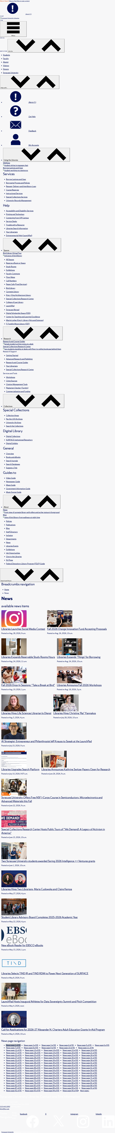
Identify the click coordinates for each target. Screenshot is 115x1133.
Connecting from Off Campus (17, 218)
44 (51, 1065)
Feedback (32, 131)
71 (89, 1078)
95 (70, 1090)
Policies (9, 521)
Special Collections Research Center (20, 299)
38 (32, 1063)
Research (7, 338)
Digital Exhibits (12, 443)
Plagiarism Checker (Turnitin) (17, 388)
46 (89, 1065)
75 (70, 1080)
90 (70, 1088)
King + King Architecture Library (18, 295)
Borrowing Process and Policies (18, 183)
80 (70, 1083)
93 (32, 1090)
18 (32, 1053)
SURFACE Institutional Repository (19, 440)
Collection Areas (12, 415)
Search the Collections (14, 426)
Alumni (5, 62)
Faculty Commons (13, 273)
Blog (8, 528)
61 (89, 1073)
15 (70, 1050)
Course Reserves (12, 190)
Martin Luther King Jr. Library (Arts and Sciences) (25, 320)
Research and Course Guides (17, 362)
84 (51, 1085)
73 (32, 1080)
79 (51, 1083)
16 (89, 1050)
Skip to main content (23, 1)
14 (51, 1050)
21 (89, 1053)
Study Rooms (11, 266)
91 (89, 1088)
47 (14, 1068)
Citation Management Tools (16, 384)
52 (14, 1070)
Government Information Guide (18, 488)
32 (14, 1060)
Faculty (6, 58)
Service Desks (11, 221)
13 (32, 1050)
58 (32, 1073)
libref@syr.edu (4, 1109)
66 (89, 1075)
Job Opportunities (13, 553)
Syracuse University (10, 72)
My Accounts (33, 145)
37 (14, 1063)
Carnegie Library (12, 291)
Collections (8, 406)
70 (70, 1078)
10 (67, 1048)
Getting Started (12, 355)
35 (70, 1060)
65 (70, 1075)
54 (51, 1070)
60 (70, 1073)
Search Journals (12, 461)
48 (32, 1068)
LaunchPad (10, 306)
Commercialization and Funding (18, 391)
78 (32, 1083)
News (8, 542)
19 (51, 1053)
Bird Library (10, 288)
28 (32, 1058)
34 (51, 1060)
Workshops (10, 377)
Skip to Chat (13, 1)
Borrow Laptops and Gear (16, 179)
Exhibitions (10, 270)
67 (14, 1078)
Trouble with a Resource (15, 225)
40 (70, 1063)
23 (32, 1055)
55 (70, 1070)
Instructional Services (14, 193)
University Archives (13, 422)
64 (51, 1075)
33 (32, 1060)
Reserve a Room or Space (16, 263)
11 (86, 1048)
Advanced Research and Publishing (19, 359)
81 (89, 1083)
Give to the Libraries (14, 556)
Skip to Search (4, 1)
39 (51, 1063)
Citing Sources (11, 381)
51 (89, 1068)
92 (14, 1090)
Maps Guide (10, 485)
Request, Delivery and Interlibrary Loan (21, 186)
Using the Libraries (11, 160)
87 (14, 1088)
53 (32, 1070)
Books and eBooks (13, 457)
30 (70, 1058)
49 (51, 1068)
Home (6, 589)
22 (14, 1055)
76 (89, 1080)
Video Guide (11, 478)
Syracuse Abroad (12, 309)
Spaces (7, 250)
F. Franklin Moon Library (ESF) (18, 324)
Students (6, 55)
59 (51, 1073)
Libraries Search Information (17, 228)
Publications (10, 525)
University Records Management (18, 200)
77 (14, 1083)
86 (89, 1085)
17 (14, 1053)
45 (70, 1065)
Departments (11, 539)
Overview (10, 453)
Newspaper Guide (13, 481)
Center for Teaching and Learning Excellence (23, 317)
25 (70, 1055)
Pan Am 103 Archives (14, 419)
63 (32, 1075)
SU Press (9, 560)
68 (32, 1078)
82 (14, 1085)
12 (14, 1050)
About (6, 507)
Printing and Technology (15, 214)
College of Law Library (14, 302)
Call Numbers (11, 281)
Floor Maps (10, 277)
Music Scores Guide (13, 492)
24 (51, 1055)
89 (51, 1088)
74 (51, 1080)
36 (89, 1060)
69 (51, 1078)
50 (70, 1068)
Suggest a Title (11, 468)
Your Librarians (12, 232)
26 (89, 1055)
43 (32, 1065)
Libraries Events (12, 546)
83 (32, 1085)
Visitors (6, 65)
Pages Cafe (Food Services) (16, 284)
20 (70, 1053)
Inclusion (9, 535)
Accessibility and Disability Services (19, 211)
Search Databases (13, 464)
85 (70, 1085)
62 (14, 1075)
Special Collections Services (16, 197)
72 (14, 1080)
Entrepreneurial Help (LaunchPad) (19, 235)
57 (14, 1073)
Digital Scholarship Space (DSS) (18, 313)
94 (51, 1090)
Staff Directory (12, 532)
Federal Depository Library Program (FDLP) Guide (25, 563)
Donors (6, 69)
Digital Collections (13, 436)
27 (14, 1058)
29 (51, 1058)
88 (32, 1088)
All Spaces (10, 259)
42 (14, 1065)
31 (89, 1058)
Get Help (32, 116)
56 (89, 1070)
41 (89, 1063)
